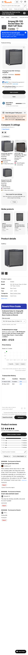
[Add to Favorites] (17, 28)
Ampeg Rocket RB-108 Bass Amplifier (11, 71)
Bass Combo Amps (15, 293)
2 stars (3, 445)
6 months (11, 364)
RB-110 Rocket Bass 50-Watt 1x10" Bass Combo (7, 226)
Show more (4, 298)
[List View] (5, 132)
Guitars (10, 9)
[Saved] (21, 2)
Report (4, 485)
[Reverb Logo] (8, 2)
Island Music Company (9, 103)
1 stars (3, 447)
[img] (19, 103)
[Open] (24, 321)
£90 (21, 381)
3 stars (3, 443)
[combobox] (12, 321)
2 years (23, 364)
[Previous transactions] (22, 408)
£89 (21, 384)
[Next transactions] (25, 408)
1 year (17, 364)
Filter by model (6, 318)
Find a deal (4, 9)
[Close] (25, 32)
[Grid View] (2, 132)
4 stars (3, 440)
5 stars (3, 438)
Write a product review (14, 434)
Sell (17, 1)
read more (24, 480)
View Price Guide (7, 417)
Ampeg (12, 281)
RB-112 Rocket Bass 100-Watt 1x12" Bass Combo (20, 226)
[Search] (25, 5)
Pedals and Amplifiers (19, 9)
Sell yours (20, 417)
